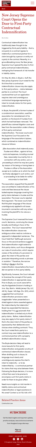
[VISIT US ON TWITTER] (18, 439)
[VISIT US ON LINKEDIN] (22, 439)
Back (3, 9)
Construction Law (7, 403)
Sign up (18, 430)
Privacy (11, 436)
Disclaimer (18, 436)
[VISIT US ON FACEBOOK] (14, 439)
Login (25, 436)
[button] (32, 3)
